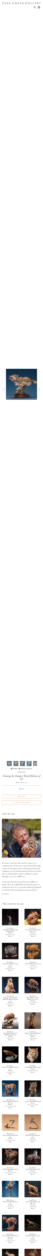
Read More (5, 894)
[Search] (35, 7)
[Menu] (39, 7)
